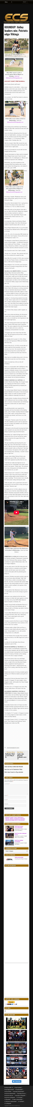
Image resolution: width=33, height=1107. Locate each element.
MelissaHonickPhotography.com (15, 122)
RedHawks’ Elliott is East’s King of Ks (10, 755)
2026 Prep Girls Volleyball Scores (20, 834)
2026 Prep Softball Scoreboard (19, 841)
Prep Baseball (19, 1089)
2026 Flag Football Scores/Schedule (19, 827)
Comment (7, 783)
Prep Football (18, 1087)
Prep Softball (7, 1091)
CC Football (19, 1097)
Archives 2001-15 (8, 1087)
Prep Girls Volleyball (9, 1097)
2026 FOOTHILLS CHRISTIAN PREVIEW (13, 767)
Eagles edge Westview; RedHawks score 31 (21, 756)
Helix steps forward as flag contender (13, 772)
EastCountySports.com (13, 747)
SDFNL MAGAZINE (19, 857)
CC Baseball (7, 1099)
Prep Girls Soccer (8, 1095)
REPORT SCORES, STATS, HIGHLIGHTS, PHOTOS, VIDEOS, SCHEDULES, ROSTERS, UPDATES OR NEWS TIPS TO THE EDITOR (15, 819)
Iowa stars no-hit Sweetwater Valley (13, 769)
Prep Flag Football (9, 1089)
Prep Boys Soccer (21, 1093)
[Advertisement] (16, 735)
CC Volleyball (7, 1103)
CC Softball (21, 1101)
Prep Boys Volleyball (20, 1095)
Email (6, 799)
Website (6, 804)
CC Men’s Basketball (17, 1099)
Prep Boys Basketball (18, 1091)
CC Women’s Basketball (10, 1101)
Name (6, 795)
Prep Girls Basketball (9, 1093)
